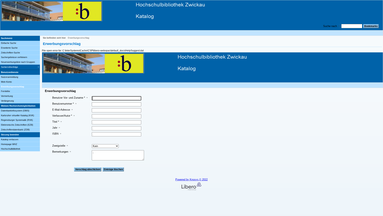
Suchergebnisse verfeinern (14, 57)
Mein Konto (6, 82)
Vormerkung (7, 96)
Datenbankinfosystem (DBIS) (15, 110)
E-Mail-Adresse (61, 109)
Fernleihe (5, 91)
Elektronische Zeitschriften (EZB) (17, 125)
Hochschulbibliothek (10, 149)
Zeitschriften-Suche (10, 52)
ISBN (55, 133)
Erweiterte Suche (9, 48)
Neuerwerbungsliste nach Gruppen (18, 62)
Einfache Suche (8, 43)
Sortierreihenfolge (9, 67)
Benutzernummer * (63, 103)
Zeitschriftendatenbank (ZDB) (15, 129)
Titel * (55, 121)
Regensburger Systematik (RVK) (17, 120)
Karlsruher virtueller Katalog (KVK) (17, 115)
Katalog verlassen (9, 139)
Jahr (54, 127)
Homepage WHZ (9, 144)
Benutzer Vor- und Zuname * (68, 97)
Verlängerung (7, 101)
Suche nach (330, 26)
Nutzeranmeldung (9, 77)
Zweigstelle (58, 145)
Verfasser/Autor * (62, 115)
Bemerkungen (60, 151)
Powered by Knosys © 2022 (191, 179)
